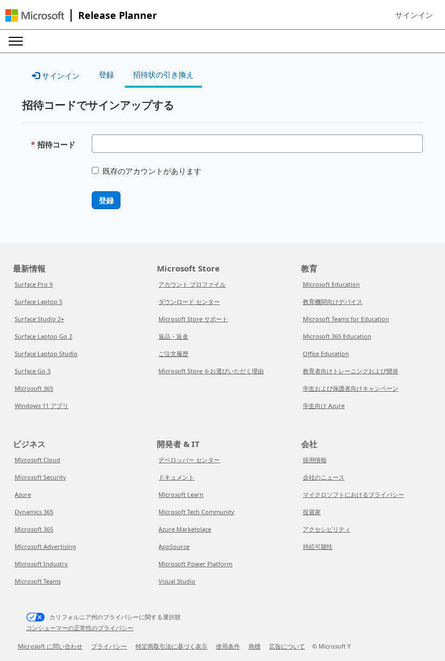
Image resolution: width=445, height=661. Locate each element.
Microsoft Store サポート (193, 319)
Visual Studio (176, 581)
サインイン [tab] (60, 75)
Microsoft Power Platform (195, 564)
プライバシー (109, 646)
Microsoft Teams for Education (346, 319)
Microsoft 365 (34, 388)
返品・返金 (173, 336)
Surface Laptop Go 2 (43, 336)
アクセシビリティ (327, 529)
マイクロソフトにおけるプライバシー (353, 494)
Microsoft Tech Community (196, 512)
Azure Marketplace (184, 529)
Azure (23, 494)
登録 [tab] (106, 74)
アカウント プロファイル (192, 284)
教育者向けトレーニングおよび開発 (350, 371)
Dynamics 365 (34, 512)
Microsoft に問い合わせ (50, 646)
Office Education (326, 353)
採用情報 (315, 460)
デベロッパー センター (189, 460)
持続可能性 (318, 546)
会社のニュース (324, 477)
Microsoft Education (331, 284)
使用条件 (228, 646)
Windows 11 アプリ (41, 405)
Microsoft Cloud (37, 460)
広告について (287, 646)
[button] (414, 15)
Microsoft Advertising (45, 546)
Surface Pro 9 (34, 284)
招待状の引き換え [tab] (163, 74)
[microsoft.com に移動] (34, 15)
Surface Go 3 (32, 371)
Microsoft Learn (181, 494)
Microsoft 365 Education (337, 336)
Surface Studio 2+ (39, 319)
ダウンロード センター (189, 301)
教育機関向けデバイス (333, 301)
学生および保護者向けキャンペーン (350, 388)
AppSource (173, 546)
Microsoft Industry (41, 564)
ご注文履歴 (173, 353)
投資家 (312, 512)
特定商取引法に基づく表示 (171, 646)
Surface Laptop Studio (46, 353)
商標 (254, 646)
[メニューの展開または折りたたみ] (15, 41)
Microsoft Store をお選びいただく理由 (211, 371)
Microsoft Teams (38, 581)
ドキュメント (176, 477)
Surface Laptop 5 (38, 301)
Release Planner (117, 15)
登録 (106, 200)
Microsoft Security (40, 477)
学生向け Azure (324, 405)
